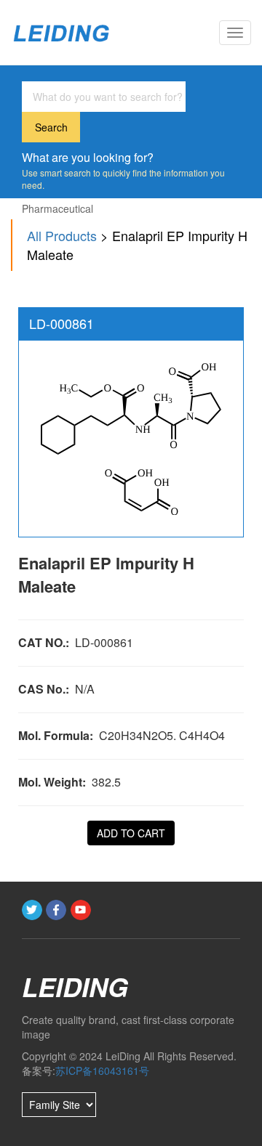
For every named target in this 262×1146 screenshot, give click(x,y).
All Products (62, 235)
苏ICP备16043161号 (102, 1070)
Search (51, 127)
